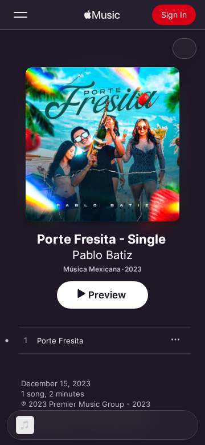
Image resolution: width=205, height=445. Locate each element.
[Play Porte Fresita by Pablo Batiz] (25, 340)
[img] (102, 15)
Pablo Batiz (102, 255)
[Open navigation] (20, 14)
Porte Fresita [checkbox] (60, 340)
